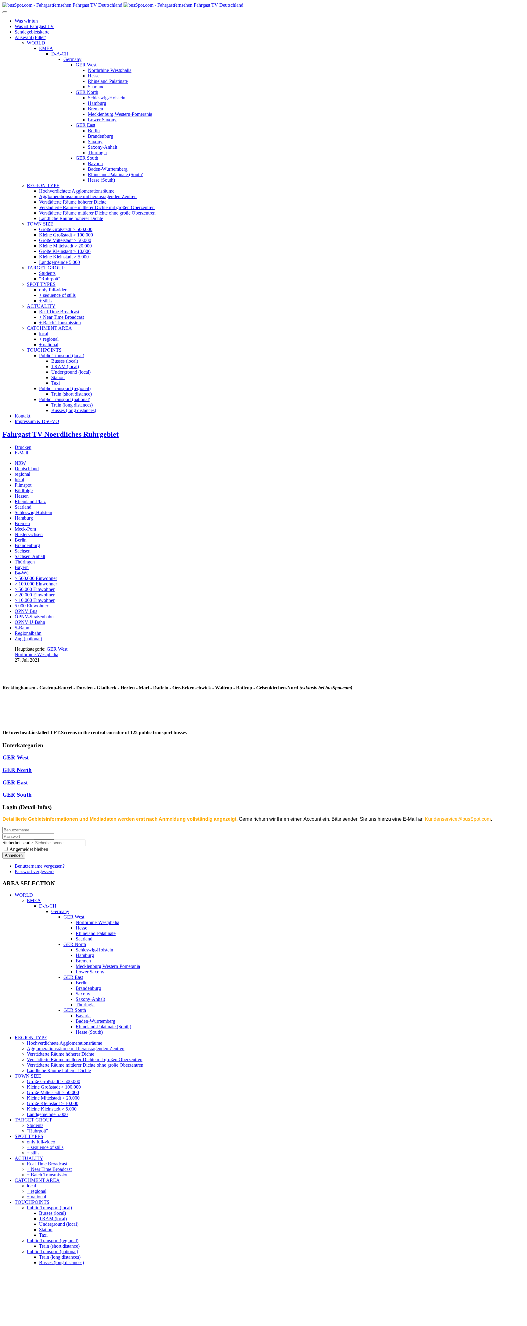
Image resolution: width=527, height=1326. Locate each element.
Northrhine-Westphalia (36, 654)
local (31, 1185)
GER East (15, 782)
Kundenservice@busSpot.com (458, 819)
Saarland (23, 507)
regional (22, 474)
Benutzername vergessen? (40, 866)
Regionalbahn (28, 633)
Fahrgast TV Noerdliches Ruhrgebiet (60, 434)
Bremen (22, 523)
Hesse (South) (89, 1032)
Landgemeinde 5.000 (47, 1114)
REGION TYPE (31, 1037)
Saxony (83, 993)
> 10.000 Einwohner (35, 600)
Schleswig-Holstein (33, 512)
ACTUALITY (29, 1158)
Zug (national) (28, 638)
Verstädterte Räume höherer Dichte (60, 1054)
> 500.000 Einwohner (36, 578)
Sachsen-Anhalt (30, 556)
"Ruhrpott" (37, 1130)
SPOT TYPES (29, 1136)
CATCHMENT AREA (37, 1180)
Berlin (21, 539)
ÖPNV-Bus (26, 611)
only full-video (41, 1141)
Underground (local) (58, 1224)
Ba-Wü (22, 572)
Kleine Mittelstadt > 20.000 (53, 1097)
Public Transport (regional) (52, 1240)
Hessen (22, 496)
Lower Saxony (90, 971)
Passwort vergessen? (34, 871)
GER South (17, 794)
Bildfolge (24, 490)
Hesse (81, 927)
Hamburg (24, 518)
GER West (57, 649)
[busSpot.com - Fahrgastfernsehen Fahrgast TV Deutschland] (122, 5)
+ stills (33, 1152)
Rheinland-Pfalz (30, 501)
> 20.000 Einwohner (35, 594)
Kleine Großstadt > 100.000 (54, 1087)
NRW (20, 463)
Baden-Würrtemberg (95, 1021)
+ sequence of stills (45, 1147)
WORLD (24, 895)
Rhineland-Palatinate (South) (103, 1026)
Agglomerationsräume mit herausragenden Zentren (75, 1048)
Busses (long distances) (61, 1262)
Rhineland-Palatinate (96, 933)
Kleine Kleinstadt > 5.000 (52, 1108)
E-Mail (21, 452)
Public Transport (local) (49, 1207)
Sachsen (22, 550)
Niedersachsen (29, 534)
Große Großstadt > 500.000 (53, 1081)
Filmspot (23, 485)
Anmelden (14, 855)
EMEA (34, 900)
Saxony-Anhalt (90, 999)
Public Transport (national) (52, 1251)
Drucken (23, 447)
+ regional (36, 1191)
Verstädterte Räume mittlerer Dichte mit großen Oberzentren (84, 1059)
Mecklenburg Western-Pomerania (108, 966)
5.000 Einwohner (31, 605)
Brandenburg (27, 545)
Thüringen (25, 561)
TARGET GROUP (33, 1119)
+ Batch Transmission (48, 1174)
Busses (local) (52, 1213)
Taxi (43, 1235)
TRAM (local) (53, 1218)
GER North (17, 770)
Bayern (22, 567)
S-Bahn (22, 627)
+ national (36, 1196)
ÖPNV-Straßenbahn (34, 616)
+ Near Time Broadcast (49, 1169)
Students (35, 1125)
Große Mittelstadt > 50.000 (53, 1092)
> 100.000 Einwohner (36, 583)
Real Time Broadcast (47, 1163)
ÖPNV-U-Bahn (30, 622)
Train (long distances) (60, 1257)
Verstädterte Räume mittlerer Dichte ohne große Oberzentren (85, 1065)
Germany (60, 911)
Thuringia (85, 1004)
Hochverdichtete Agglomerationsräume (64, 1043)
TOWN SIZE (28, 1076)
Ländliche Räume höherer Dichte (59, 1070)
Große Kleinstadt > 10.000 (52, 1103)
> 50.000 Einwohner (35, 589)
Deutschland (27, 468)
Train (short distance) (59, 1246)
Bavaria (83, 1015)
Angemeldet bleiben (28, 849)
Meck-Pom (25, 528)
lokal (19, 479)
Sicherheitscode (17, 842)
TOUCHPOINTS (32, 1202)
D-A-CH (47, 905)
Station (45, 1229)
